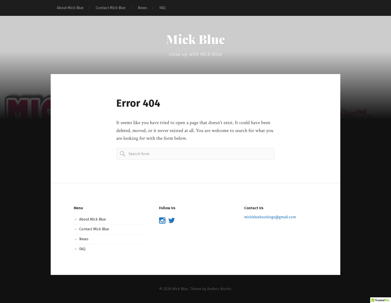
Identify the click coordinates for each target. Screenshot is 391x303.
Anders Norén (219, 289)
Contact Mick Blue (111, 8)
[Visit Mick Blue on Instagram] (162, 222)
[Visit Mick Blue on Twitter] (171, 222)
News (142, 8)
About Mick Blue (70, 8)
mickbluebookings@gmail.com (270, 217)
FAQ (162, 8)
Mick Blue (195, 39)
